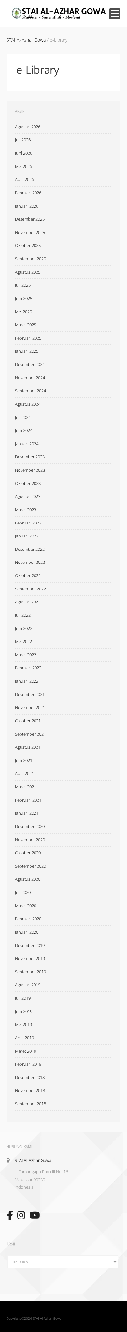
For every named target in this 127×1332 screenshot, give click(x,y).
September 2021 (30, 734)
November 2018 (30, 1090)
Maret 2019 (25, 1051)
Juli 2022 (23, 615)
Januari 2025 (26, 351)
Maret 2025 (25, 325)
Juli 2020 (23, 892)
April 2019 (24, 1038)
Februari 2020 (28, 919)
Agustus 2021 (27, 747)
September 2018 (30, 1103)
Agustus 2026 (27, 127)
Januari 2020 (26, 932)
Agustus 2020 (27, 879)
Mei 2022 (23, 641)
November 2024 (30, 378)
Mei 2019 (23, 1024)
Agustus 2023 (27, 496)
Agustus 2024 (27, 404)
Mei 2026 (23, 166)
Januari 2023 (26, 536)
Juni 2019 (23, 1011)
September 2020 (30, 866)
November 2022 (30, 562)
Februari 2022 (28, 668)
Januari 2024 (26, 443)
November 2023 (30, 470)
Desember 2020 (30, 826)
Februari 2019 (28, 1064)
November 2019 (30, 958)
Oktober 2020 (28, 853)
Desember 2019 (30, 945)
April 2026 (24, 179)
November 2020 (30, 840)
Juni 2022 (23, 628)
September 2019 (30, 972)
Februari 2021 (28, 800)
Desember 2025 (30, 219)
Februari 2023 (28, 523)
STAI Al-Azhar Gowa (33, 1160)
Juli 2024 (23, 417)
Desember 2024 (30, 364)
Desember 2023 (30, 456)
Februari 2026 (28, 193)
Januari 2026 (26, 206)
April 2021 (24, 773)
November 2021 (30, 707)
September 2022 (30, 589)
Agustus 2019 (27, 985)
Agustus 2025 (27, 272)
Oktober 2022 (28, 575)
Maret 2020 (25, 906)
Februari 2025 (28, 338)
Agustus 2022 (27, 602)
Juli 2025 (23, 285)
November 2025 (30, 232)
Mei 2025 (23, 312)
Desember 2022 (30, 549)
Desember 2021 (30, 694)
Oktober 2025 (28, 245)
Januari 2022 (26, 681)
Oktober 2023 (28, 483)
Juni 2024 (23, 430)
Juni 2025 (23, 298)
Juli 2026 (23, 140)
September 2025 (30, 259)
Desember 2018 (30, 1077)
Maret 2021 (25, 787)
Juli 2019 (23, 998)
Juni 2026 (23, 153)
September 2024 (30, 391)
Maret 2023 (25, 509)
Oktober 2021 (28, 721)
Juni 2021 (23, 760)
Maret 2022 (25, 655)
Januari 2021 (26, 813)
